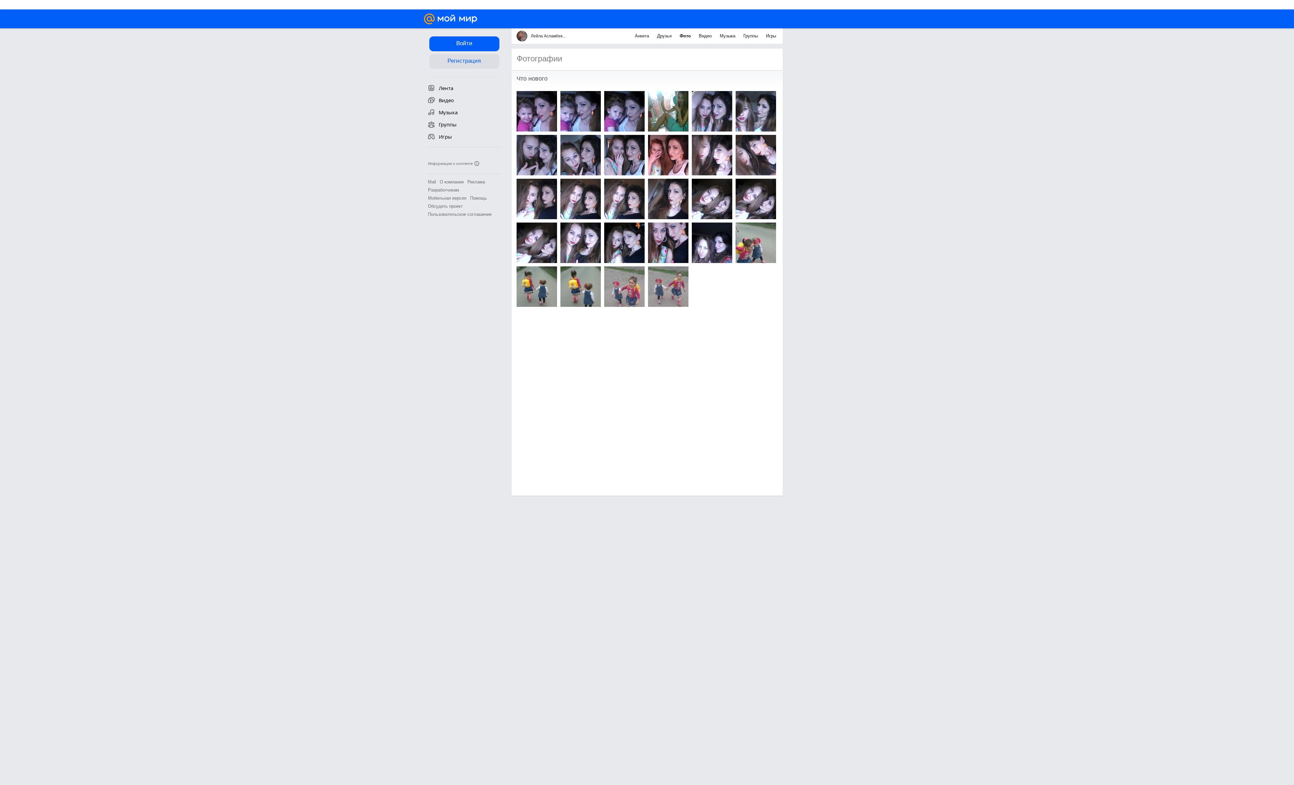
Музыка (728, 35)
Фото (686, 35)
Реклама (476, 181)
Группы (751, 35)
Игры (771, 35)
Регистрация (464, 61)
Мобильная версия (447, 198)
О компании (452, 181)
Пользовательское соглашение (460, 214)
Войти (464, 43)
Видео (706, 35)
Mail (432, 181)
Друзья (665, 35)
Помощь (478, 198)
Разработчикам (443, 190)
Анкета (642, 35)
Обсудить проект (445, 206)
